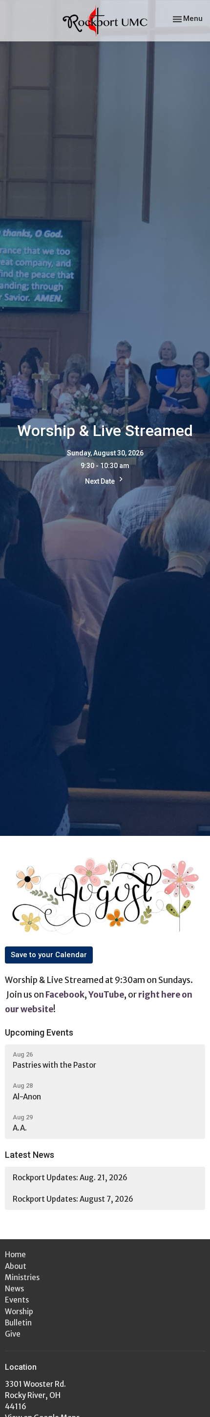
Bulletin (18, 1322)
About (15, 1266)
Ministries (22, 1277)
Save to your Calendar (49, 954)
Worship (19, 1311)
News (14, 1288)
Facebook (64, 994)
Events (17, 1299)
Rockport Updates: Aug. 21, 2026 (70, 1177)
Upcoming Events (39, 1032)
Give (13, 1334)
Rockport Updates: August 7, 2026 (73, 1199)
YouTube (106, 994)
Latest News (29, 1155)
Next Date (100, 481)
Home (15, 1254)
